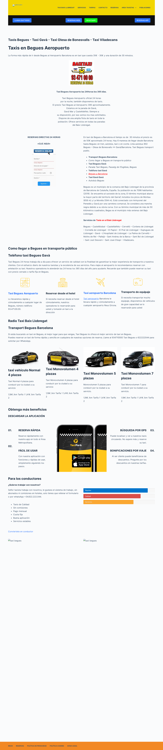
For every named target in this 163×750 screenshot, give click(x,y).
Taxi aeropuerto (91, 298)
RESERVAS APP (142, 20)
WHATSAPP (91, 20)
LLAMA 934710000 (22, 20)
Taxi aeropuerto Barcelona (99, 293)
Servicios (82, 8)
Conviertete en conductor (20, 531)
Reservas (115, 8)
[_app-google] (81, 457)
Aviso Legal (72, 746)
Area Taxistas (128, 8)
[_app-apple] (81, 464)
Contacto (103, 8)
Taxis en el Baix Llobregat (108, 220)
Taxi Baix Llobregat (65, 8)
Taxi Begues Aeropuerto (23, 293)
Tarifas (92, 8)
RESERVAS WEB (73, 20)
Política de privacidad (37, 746)
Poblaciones (144, 8)
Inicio (10, 746)
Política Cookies (57, 746)
